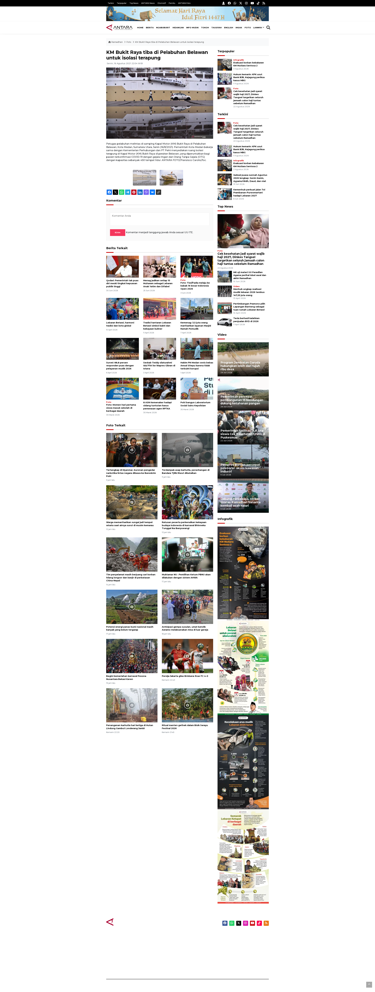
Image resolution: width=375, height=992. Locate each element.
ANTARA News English (243, 933)
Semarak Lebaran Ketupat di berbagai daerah (241, 894)
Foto (248, 27)
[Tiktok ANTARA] (258, 3)
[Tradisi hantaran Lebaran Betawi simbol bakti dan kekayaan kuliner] (159, 308)
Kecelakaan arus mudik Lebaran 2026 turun (237, 800)
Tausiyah (216, 27)
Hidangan (178, 27)
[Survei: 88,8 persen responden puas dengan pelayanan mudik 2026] (122, 348)
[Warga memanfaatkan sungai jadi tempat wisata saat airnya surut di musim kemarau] (131, 502)
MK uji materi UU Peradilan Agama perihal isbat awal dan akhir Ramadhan (249, 275)
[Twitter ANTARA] (240, 3)
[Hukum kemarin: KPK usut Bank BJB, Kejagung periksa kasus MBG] (225, 78)
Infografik (238, 60)
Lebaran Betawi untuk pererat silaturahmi (242, 706)
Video (236, 286)
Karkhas (194, 933)
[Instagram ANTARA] (246, 3)
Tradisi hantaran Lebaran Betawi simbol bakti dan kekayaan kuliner (157, 325)
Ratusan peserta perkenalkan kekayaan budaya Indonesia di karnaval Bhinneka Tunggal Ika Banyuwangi (184, 525)
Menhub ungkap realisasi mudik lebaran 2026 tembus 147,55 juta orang (249, 292)
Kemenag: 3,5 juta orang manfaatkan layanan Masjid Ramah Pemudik (195, 325)
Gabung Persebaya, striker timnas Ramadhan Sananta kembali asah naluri (240, 502)
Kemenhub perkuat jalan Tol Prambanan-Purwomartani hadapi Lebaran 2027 (249, 192)
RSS (233, 969)
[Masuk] (223, 3)
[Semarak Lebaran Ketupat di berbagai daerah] (243, 856)
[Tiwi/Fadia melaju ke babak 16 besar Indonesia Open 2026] (196, 266)
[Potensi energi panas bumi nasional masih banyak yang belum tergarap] (131, 606)
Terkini (111, 3)
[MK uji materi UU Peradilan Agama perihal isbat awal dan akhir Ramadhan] (225, 276)
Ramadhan (117, 42)
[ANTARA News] (119, 27)
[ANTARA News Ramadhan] (122, 921)
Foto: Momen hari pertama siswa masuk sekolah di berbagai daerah (121, 408)
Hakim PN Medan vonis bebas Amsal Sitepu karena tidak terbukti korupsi (196, 365)
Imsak (239, 27)
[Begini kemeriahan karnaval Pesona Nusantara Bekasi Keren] (131, 655)
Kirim (117, 232)
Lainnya (257, 27)
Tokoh (205, 27)
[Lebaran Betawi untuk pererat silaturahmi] (243, 667)
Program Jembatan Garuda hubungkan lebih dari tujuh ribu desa (240, 366)
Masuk (235, 938)
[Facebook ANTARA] (229, 3)
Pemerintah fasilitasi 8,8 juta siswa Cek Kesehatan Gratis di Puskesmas (242, 434)
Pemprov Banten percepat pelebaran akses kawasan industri (240, 468)
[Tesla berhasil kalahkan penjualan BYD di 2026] (225, 322)
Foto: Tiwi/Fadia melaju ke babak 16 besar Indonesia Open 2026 (195, 286)
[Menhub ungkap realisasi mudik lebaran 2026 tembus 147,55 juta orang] (225, 291)
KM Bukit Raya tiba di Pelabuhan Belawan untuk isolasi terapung (169, 42)
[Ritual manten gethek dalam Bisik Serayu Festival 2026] (187, 705)
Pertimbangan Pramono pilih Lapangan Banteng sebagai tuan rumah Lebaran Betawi (249, 306)
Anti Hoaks (196, 938)
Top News (133, 3)
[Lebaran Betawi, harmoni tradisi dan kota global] (122, 308)
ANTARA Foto (184, 3)
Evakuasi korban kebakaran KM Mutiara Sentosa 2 (240, 611)
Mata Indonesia (198, 948)
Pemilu (172, 3)
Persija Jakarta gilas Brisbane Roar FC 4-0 (185, 676)
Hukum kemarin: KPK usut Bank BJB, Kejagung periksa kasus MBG (249, 77)
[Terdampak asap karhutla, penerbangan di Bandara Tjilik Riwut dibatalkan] (187, 449)
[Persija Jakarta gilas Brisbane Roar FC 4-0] (187, 655)
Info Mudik (192, 27)
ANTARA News (148, 3)
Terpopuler (122, 3)
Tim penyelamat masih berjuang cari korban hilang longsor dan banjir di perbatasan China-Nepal (130, 577)
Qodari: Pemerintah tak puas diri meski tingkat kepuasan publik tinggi (122, 283)
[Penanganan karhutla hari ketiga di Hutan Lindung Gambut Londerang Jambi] (131, 705)
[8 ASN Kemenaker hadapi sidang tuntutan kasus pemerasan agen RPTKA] (159, 388)
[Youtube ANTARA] (252, 3)
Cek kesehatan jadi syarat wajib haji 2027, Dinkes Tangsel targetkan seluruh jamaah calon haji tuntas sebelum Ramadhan (248, 97)
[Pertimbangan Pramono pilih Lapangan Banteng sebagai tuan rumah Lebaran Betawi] (225, 308)
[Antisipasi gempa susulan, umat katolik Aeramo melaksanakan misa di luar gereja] (187, 606)
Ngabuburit (163, 27)
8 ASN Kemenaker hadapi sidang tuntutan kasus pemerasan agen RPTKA (157, 405)
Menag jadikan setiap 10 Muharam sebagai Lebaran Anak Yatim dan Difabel (158, 283)
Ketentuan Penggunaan (245, 943)
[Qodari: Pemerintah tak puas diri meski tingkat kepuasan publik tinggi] (122, 266)
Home (140, 27)
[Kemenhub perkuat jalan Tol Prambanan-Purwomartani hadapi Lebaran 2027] (225, 193)
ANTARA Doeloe (199, 953)
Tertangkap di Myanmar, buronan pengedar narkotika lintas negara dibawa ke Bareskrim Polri (131, 473)
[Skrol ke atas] (369, 985)
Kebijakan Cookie (241, 953)
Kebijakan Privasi (240, 948)
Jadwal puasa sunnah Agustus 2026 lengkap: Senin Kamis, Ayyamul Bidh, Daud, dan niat (250, 178)
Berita (150, 27)
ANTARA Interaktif (200, 943)
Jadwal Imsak (155, 969)
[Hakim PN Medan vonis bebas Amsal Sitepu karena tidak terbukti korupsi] (196, 348)
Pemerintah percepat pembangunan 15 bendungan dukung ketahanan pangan (241, 400)
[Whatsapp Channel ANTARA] (235, 3)
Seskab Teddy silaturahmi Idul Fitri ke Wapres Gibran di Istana (159, 365)
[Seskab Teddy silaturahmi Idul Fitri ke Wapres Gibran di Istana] (159, 348)
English (228, 27)
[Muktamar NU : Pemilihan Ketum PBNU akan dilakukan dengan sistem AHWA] (187, 554)
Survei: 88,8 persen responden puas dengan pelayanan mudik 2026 (120, 365)
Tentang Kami (239, 958)
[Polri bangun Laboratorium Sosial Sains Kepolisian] (196, 388)
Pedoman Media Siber (243, 963)
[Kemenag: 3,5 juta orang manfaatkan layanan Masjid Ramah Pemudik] (196, 308)
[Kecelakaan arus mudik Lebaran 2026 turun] (243, 762)
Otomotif (161, 3)
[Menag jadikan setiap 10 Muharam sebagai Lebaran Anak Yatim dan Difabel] (159, 266)
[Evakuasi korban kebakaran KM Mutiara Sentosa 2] (225, 64)
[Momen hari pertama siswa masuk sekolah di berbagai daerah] (122, 388)
